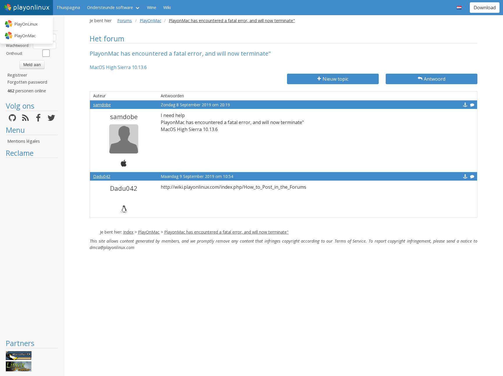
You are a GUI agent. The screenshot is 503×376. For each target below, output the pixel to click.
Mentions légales (23, 141)
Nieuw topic (335, 79)
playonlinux (31, 7)
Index (128, 232)
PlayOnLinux (26, 24)
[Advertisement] (32, 248)
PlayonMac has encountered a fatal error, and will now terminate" (226, 232)
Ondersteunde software (110, 7)
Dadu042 (101, 176)
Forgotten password (27, 82)
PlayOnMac (25, 35)
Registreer (17, 75)
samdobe (102, 104)
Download (485, 7)
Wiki (167, 7)
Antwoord (434, 79)
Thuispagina (68, 7)
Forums (124, 20)
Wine (151, 7)
